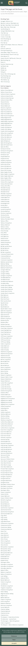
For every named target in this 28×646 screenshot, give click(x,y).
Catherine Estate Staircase (7, 98)
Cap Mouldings (5, 29)
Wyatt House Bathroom (6, 113)
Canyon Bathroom (5, 496)
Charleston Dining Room (7, 590)
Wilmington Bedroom (6, 568)
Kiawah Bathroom (5, 556)
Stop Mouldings (6, 76)
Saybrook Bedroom (5, 316)
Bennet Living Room (6, 359)
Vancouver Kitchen (5, 455)
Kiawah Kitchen (4, 560)
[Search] (26, 3)
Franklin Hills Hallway (6, 129)
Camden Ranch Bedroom (7, 289)
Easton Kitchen (4, 371)
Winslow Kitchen (5, 215)
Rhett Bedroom (4, 295)
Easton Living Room (5, 367)
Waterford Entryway (6, 357)
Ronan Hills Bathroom (6, 168)
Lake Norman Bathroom (6, 514)
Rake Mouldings (5, 60)
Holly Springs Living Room (7, 445)
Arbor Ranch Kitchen (6, 463)
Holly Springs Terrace (6, 451)
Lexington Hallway (5, 274)
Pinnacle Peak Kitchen (6, 471)
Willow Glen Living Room (7, 133)
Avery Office (4, 233)
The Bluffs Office (5, 283)
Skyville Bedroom (5, 307)
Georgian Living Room (6, 476)
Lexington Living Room (6, 275)
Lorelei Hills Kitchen (6, 387)
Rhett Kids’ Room (5, 299)
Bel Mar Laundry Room (6, 246)
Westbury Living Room (6, 420)
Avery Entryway (4, 231)
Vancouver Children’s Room (7, 459)
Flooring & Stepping (6, 50)
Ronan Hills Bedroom (6, 166)
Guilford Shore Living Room (7, 428)
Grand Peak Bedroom (6, 332)
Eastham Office (4, 322)
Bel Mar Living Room (6, 252)
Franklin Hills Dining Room (7, 131)
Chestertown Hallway (6, 527)
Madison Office (4, 570)
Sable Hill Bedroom (5, 141)
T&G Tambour (5, 80)
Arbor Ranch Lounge (6, 465)
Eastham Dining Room (6, 326)
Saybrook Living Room (6, 311)
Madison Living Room (6, 572)
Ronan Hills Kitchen (5, 164)
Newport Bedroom (5, 381)
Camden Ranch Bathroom (7, 285)
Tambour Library (5, 227)
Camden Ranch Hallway (6, 287)
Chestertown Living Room (7, 523)
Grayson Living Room (6, 599)
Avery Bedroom (4, 234)
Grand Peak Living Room (7, 328)
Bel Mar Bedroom (5, 248)
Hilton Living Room (5, 541)
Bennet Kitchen (4, 363)
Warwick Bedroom (5, 104)
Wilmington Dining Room (7, 566)
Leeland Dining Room (6, 195)
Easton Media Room (5, 369)
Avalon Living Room (5, 344)
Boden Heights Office (6, 178)
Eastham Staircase (5, 324)
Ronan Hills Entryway (6, 170)
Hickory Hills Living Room (7, 182)
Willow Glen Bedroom (6, 135)
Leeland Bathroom (5, 197)
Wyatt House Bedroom (6, 112)
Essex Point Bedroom (6, 433)
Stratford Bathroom (5, 394)
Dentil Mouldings (6, 39)
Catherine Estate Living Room (8, 94)
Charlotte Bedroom (5, 611)
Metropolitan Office (5, 551)
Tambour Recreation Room (7, 219)
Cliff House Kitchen (5, 340)
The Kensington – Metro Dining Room (10, 621)
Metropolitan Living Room (7, 547)
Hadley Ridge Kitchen (6, 117)
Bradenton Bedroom (6, 603)
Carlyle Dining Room (6, 406)
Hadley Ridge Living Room (7, 121)
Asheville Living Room (6, 437)
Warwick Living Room (6, 108)
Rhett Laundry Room (6, 301)
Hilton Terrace (4, 539)
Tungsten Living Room (6, 588)
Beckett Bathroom (5, 580)
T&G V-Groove (5, 82)
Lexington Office (5, 272)
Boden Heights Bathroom (7, 176)
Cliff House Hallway (5, 342)
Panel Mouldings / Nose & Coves (10, 54)
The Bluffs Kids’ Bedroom (7, 281)
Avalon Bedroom (5, 348)
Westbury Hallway (5, 416)
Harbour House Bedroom (7, 90)
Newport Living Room (6, 375)
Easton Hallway (4, 373)
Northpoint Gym (5, 154)
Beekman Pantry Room (6, 266)
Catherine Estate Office (6, 100)
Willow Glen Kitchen (6, 139)
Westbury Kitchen (5, 418)
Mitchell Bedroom (5, 504)
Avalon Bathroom (5, 346)
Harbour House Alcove (6, 92)
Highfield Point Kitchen (6, 402)
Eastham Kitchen (5, 320)
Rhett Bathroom (5, 297)
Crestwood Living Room (6, 260)
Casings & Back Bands (7, 31)
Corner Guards (5, 35)
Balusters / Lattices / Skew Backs (10, 23)
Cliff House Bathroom (6, 338)
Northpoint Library (5, 153)
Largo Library (4, 517)
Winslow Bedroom (5, 211)
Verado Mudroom (5, 240)
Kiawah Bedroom (5, 558)
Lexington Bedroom (5, 270)
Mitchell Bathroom (5, 506)
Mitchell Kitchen (5, 502)
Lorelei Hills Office (5, 385)
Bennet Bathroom (5, 361)
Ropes (3, 62)
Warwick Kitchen (5, 102)
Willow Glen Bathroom (6, 137)
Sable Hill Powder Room (6, 145)
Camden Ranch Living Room (7, 293)
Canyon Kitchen (4, 494)
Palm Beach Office (5, 490)
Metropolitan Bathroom (6, 553)
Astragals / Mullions (7, 21)
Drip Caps (4, 43)
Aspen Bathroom (5, 537)
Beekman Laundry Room (6, 262)
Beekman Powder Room (6, 268)
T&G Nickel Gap (5, 78)
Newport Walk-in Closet (6, 377)
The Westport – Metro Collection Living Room (12, 625)
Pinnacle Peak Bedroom (6, 474)
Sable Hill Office (5, 147)
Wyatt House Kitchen (6, 110)
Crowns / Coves (5, 37)
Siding (3, 72)
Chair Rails (4, 33)
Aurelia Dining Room (6, 209)
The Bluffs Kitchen (5, 279)
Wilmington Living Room (7, 564)
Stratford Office (4, 393)
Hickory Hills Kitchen (6, 180)
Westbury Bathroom (6, 414)
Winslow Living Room (6, 213)
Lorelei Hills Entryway (6, 389)
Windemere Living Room (7, 586)
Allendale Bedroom (5, 190)
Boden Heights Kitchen (6, 172)
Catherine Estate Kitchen (7, 96)
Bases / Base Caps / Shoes (8, 27)
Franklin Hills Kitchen (6, 125)
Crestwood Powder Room (7, 254)
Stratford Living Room (6, 396)
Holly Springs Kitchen (6, 447)
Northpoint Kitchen (5, 149)
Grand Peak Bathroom (6, 330)
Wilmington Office (5, 562)
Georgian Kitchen (5, 482)
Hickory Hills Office (5, 186)
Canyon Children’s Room (7, 498)
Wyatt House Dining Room (7, 115)
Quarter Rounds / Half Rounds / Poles (11, 58)
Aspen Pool (3, 531)
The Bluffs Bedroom (5, 277)
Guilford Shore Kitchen (6, 426)
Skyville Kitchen (4, 303)
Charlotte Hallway (5, 609)
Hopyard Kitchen (5, 158)
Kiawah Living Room (5, 554)
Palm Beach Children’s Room (8, 484)
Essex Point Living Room (7, 430)
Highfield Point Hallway (6, 400)
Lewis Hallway (4, 576)
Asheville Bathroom (5, 441)
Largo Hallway (4, 519)
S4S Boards (4, 66)
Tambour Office (4, 221)
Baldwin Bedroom (5, 597)
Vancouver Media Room (6, 453)
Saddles (3, 68)
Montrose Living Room (6, 605)
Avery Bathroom (5, 236)
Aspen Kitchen (4, 533)
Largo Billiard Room (5, 521)
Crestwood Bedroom (6, 256)
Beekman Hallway (5, 264)
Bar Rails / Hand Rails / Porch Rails (10, 25)
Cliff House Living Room (6, 336)
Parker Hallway (4, 592)
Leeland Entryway (5, 201)
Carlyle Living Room (5, 412)
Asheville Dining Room (6, 443)
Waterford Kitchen (5, 355)
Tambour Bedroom (5, 225)
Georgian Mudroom (5, 478)
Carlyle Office (4, 410)
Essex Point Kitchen (5, 435)
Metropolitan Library (6, 549)
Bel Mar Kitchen (4, 250)
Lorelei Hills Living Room (7, 383)
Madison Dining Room (6, 574)
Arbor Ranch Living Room (7, 461)
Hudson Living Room (6, 582)
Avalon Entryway (5, 350)
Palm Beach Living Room (7, 486)
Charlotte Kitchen (5, 613)
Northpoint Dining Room (7, 151)
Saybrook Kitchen (5, 315)
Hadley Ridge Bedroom (6, 119)
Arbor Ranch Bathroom (6, 467)
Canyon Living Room (6, 492)
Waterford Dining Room (6, 353)
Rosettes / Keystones (7, 64)
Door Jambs (5, 41)
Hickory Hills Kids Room (6, 184)
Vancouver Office (5, 457)
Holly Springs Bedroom (6, 449)
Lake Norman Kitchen (6, 510)
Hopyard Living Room (6, 160)
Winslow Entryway (5, 217)
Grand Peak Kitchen (5, 334)
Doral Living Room (5, 601)
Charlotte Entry (4, 615)
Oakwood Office (5, 578)
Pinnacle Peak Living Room (7, 469)
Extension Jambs (6, 48)
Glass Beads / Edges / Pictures (9, 52)
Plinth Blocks (5, 56)
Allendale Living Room (6, 193)
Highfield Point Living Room (7, 404)
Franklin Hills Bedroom (6, 127)
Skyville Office (4, 305)
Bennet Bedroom (5, 365)
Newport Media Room (6, 379)
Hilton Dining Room (5, 543)
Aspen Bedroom (5, 535)
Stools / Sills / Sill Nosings (8, 74)
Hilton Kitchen (4, 545)
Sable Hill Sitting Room (6, 143)
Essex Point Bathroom (6, 432)
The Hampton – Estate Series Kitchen (10, 617)
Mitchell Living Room (6, 500)
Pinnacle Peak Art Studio (7, 473)
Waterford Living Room (6, 352)
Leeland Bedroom (5, 199)
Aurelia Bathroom (5, 203)
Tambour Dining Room (6, 223)
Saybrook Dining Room (6, 312)
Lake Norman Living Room (7, 508)
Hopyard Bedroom (5, 156)
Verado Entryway (5, 244)
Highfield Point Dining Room (8, 398)
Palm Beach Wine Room (6, 488)
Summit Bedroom (5, 607)
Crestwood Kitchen (5, 258)
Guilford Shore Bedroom (7, 424)
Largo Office (4, 515)
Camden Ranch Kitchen (6, 291)
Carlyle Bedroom (5, 408)
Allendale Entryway (5, 188)
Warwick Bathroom (5, 106)
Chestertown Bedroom (6, 529)
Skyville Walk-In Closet (6, 309)
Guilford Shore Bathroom (7, 422)
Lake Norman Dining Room (7, 512)
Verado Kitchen (4, 238)
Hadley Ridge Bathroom (6, 123)
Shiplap (3, 70)
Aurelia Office (4, 205)
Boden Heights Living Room (7, 174)
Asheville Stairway (5, 439)
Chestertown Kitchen (6, 525)
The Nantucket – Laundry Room (8, 619)
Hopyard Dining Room (6, 162)
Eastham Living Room (6, 318)
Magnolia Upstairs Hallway (7, 593)
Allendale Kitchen (5, 192)
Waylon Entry (4, 595)
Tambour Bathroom (5, 229)
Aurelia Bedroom (5, 207)
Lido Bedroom (4, 584)
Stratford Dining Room (6, 391)
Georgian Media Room (6, 480)
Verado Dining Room (6, 242)
